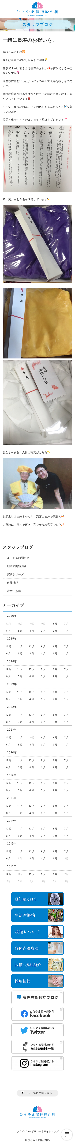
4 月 (31, 630)
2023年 (12, 684)
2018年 (11, 798)
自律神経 (12, 582)
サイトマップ (51, 1131)
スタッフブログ (18, 547)
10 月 (32, 646)
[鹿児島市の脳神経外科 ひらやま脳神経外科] (37, 9)
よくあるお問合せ (18, 557)
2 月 (55, 630)
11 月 (20, 646)
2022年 (12, 706)
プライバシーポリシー (29, 1131)
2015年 (11, 866)
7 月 (66, 623)
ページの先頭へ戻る (39, 1093)
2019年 (11, 775)
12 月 (8, 646)
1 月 (66, 630)
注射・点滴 (14, 591)
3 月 (43, 630)
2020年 (12, 752)
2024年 (12, 661)
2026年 (12, 615)
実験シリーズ (15, 574)
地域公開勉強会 (17, 566)
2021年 (11, 729)
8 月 (54, 623)
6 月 (8, 630)
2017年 (11, 820)
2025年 (12, 638)
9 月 (43, 646)
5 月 (20, 630)
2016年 (11, 843)
